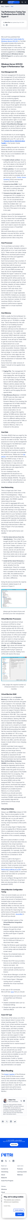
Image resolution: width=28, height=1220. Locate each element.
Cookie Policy (7, 1205)
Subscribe (14, 1144)
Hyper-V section (9, 1074)
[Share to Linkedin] (10, 1121)
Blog (2, 6)
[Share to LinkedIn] (13, 1161)
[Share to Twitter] (6, 1121)
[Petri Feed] (10, 1161)
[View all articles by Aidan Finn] (5, 1101)
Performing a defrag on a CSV (11, 869)
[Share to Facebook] (2, 1121)
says (12, 992)
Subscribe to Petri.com (11, 2)
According (19, 914)
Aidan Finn (13, 22)
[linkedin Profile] (6, 25)
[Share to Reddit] (14, 1121)
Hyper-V (7, 6)
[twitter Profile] (4, 25)
